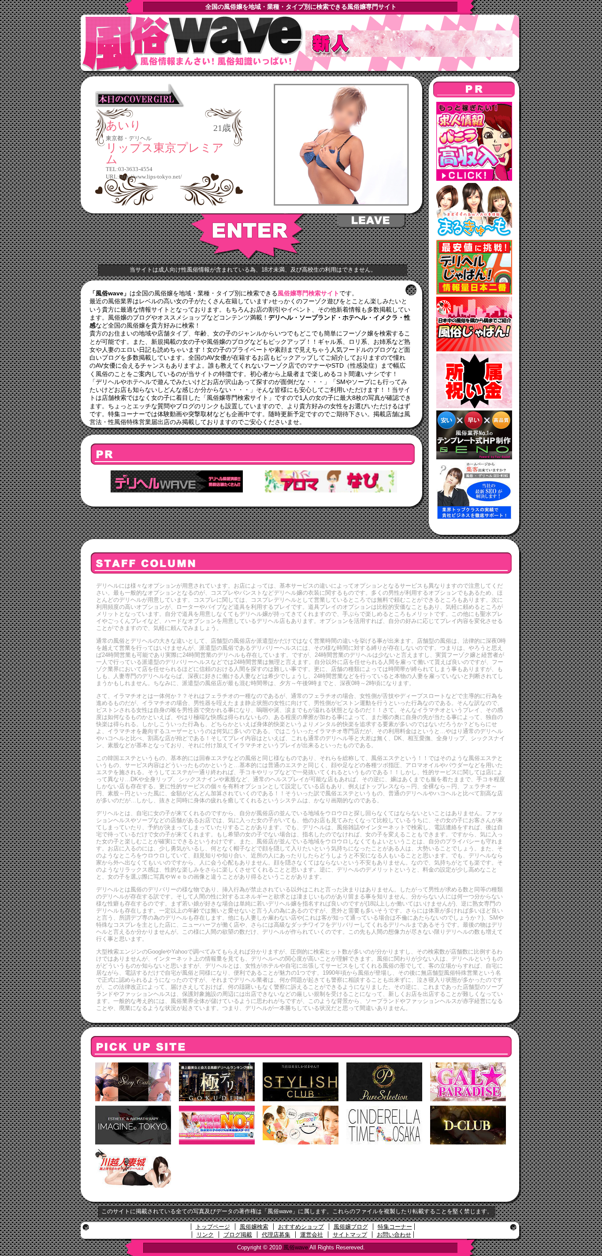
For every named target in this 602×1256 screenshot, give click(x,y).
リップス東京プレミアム (165, 154)
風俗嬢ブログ (351, 1226)
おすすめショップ (301, 1226)
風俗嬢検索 (254, 1226)
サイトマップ (350, 1234)
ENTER (248, 236)
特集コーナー (395, 1226)
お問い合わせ (394, 1234)
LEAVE (371, 220)
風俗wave (295, 1247)
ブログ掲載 (237, 1234)
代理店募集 (276, 1234)
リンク (205, 1234)
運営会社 (311, 1234)
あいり (123, 125)
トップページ (213, 1226)
